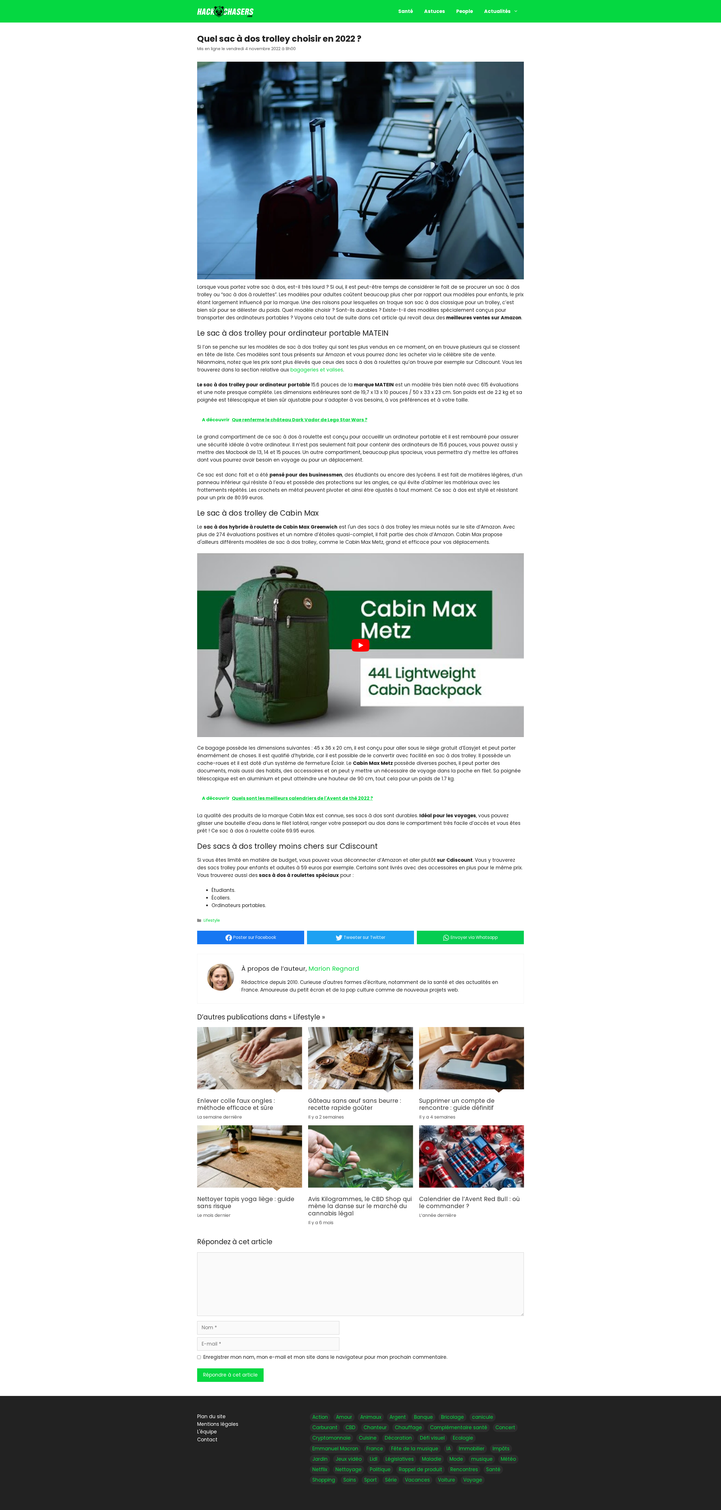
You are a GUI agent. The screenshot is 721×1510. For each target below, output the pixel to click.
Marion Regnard (333, 968)
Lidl (373, 1458)
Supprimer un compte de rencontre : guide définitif (457, 1104)
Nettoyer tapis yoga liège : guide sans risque (245, 1202)
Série (391, 1479)
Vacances (417, 1479)
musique (482, 1458)
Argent (398, 1417)
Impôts (501, 1448)
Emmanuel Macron (335, 1448)
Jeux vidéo (349, 1458)
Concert (505, 1427)
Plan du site (211, 1416)
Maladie (431, 1458)
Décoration (398, 1438)
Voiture (446, 1479)
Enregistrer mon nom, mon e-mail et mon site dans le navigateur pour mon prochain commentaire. (325, 1357)
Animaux (370, 1417)
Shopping (323, 1479)
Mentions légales (217, 1424)
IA (448, 1448)
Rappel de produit (420, 1469)
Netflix (319, 1469)
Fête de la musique (414, 1448)
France (374, 1448)
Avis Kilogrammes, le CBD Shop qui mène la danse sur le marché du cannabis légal (360, 1206)
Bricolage (452, 1417)
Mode (456, 1458)
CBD (350, 1427)
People (464, 11)
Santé (405, 11)
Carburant (324, 1427)
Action (320, 1417)
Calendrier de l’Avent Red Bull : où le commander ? (469, 1202)
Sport (370, 1479)
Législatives (400, 1458)
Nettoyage (348, 1469)
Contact (207, 1439)
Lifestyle (212, 920)
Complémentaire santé (458, 1427)
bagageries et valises (316, 369)
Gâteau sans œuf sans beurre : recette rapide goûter (354, 1104)
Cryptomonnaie (331, 1438)
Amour (344, 1417)
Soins (349, 1479)
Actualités (497, 11)
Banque (423, 1417)
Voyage (472, 1479)
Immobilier (471, 1448)
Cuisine (368, 1438)
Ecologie (463, 1438)
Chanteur (375, 1427)
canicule (482, 1417)
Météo (508, 1458)
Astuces (434, 11)
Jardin (320, 1458)
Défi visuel (432, 1438)
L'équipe (207, 1431)
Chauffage (408, 1427)
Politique (380, 1469)
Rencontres (464, 1469)
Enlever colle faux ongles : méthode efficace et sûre (236, 1104)
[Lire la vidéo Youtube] (360, 645)
